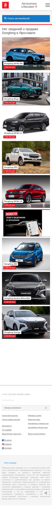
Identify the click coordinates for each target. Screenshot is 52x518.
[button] (46, 493)
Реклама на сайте (34, 416)
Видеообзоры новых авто (11, 434)
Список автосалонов (10, 416)
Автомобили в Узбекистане (38, 424)
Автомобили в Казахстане (38, 428)
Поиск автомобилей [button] (18, 18)
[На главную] (5, 5)
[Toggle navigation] (47, 5)
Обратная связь (34, 420)
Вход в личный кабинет (37, 434)
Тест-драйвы (7, 430)
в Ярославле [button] (27, 6)
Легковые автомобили (12, 408)
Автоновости (7, 426)
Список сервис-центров (11, 420)
